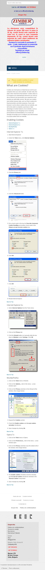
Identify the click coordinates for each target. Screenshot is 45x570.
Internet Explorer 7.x (14, 123)
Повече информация (14, 568)
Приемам (4, 568)
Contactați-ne (22, 504)
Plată (9, 537)
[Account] (13, 62)
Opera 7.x (11, 128)
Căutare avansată (16, 500)
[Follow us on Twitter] (30, 516)
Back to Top (10, 302)
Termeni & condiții (13, 529)
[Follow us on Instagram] (24, 516)
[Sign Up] (32, 62)
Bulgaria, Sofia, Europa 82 (15, 542)
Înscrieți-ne (11, 531)
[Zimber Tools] (23, 21)
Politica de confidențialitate (28, 508)
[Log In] (28, 62)
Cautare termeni (27, 496)
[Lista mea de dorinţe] (23, 62)
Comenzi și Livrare (28, 500)
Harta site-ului (17, 496)
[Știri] (18, 62)
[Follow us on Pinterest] (19, 516)
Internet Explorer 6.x (14, 125)
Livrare (10, 536)
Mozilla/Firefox (13, 127)
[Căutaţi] (36, 2)
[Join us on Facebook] (14, 516)
